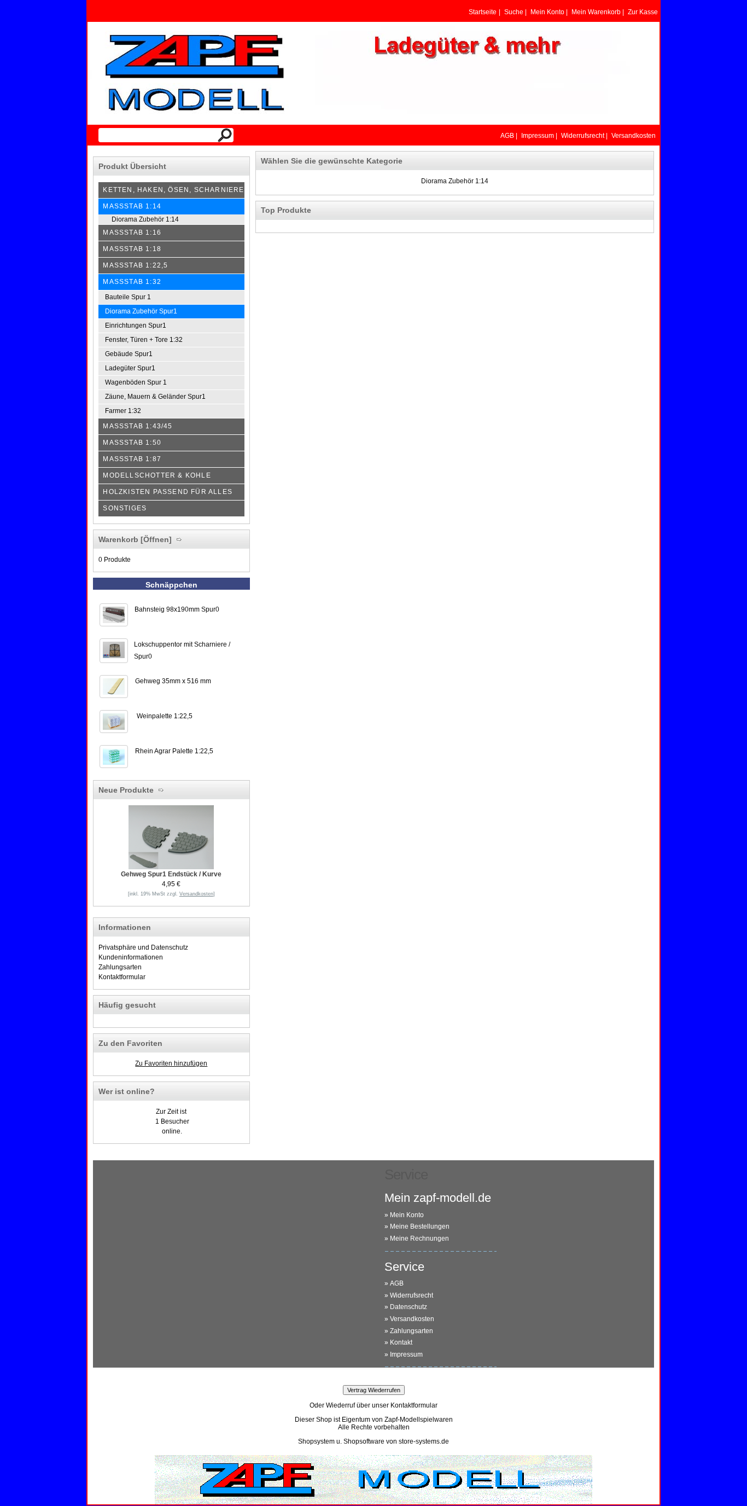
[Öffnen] (155, 539)
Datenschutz (408, 1307)
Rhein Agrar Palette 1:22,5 (174, 751)
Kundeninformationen (130, 957)
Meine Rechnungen (419, 1238)
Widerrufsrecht (411, 1295)
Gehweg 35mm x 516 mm (173, 681)
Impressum (406, 1354)
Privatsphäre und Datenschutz (143, 947)
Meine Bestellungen (420, 1226)
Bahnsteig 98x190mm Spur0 (177, 609)
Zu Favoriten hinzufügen (171, 1063)
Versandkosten (412, 1319)
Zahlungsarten (120, 967)
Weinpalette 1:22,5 (164, 716)
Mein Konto (407, 1215)
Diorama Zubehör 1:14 (454, 181)
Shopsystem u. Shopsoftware (341, 1441)
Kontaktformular (121, 977)
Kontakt (401, 1342)
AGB (397, 1283)
